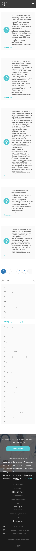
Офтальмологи (28, 475)
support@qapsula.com (19, 534)
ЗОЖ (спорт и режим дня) (13, 322)
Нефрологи (28, 472)
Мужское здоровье (11, 302)
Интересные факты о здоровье (15, 412)
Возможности (18, 495)
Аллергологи (7, 462)
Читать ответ (8, 47)
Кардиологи (17, 468)
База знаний (18, 488)
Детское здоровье (10, 287)
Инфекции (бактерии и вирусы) (15, 357)
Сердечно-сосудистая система (15, 392)
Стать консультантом (18, 514)
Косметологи (28, 468)
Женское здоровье (11, 292)
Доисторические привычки (14, 407)
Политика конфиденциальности (18, 539)
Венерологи (17, 462)
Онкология (8, 367)
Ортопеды (17, 475)
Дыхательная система (12, 347)
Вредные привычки (11, 312)
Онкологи (6, 475)
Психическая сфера (11, 387)
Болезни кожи (9, 337)
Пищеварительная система (14, 382)
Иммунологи (7, 468)
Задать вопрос (18, 484)
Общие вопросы (10, 327)
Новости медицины (11, 417)
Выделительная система (12, 342)
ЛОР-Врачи (7, 472)
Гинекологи (17, 465)
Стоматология (9, 397)
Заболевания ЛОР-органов (14, 352)
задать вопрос (18, 448)
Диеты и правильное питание (14, 317)
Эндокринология (10, 402)
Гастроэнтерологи (28, 462)
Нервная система (10, 362)
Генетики (6, 465)
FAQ (18, 503)
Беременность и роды (12, 307)
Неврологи (17, 472)
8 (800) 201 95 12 (19, 527)
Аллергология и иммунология (15, 332)
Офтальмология (10, 377)
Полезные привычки (11, 422)
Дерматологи (28, 465)
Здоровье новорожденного (14, 297)
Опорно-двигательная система (15, 372)
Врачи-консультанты (18, 499)
